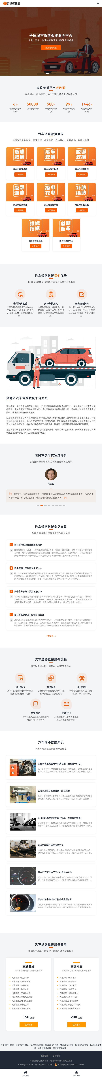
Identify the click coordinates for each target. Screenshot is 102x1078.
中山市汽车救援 (7, 1045)
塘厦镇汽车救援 (51, 1045)
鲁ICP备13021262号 (43, 1064)
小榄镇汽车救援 (22, 1045)
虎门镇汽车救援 (81, 1045)
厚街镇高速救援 (59, 1048)
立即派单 (28, 1025)
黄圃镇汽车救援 (66, 1045)
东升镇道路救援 (44, 1048)
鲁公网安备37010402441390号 (70, 1064)
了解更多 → (51, 636)
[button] (47, 73)
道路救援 (56, 1056)
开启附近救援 (51, 47)
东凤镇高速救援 (37, 1045)
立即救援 (25, 1073)
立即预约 (20, 174)
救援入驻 (76, 1073)
